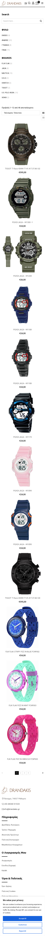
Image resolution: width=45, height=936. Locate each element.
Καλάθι (4, 871)
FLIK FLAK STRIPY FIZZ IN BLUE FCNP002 (22, 652)
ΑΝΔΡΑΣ (5, 40)
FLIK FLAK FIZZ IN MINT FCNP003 (22, 705)
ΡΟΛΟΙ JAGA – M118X (22, 330)
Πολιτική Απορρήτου (10, 896)
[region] (22, 916)
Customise (22, 925)
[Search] (29, 3)
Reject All (22, 931)
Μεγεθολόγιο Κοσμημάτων (12, 845)
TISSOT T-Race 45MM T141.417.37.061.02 (22, 169)
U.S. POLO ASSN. (8, 93)
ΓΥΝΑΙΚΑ (5, 45)
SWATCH (5, 83)
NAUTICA (5, 73)
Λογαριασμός (7, 861)
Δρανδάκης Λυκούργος (11, 825)
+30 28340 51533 (12, 804)
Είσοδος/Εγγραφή (9, 866)
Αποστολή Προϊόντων (10, 835)
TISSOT (5, 88)
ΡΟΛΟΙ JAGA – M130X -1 (22, 222)
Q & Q (4, 78)
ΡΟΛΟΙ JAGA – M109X (22, 491)
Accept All (22, 918)
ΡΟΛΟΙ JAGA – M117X (22, 437)
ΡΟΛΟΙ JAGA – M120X (22, 276)
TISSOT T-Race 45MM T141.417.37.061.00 (22, 598)
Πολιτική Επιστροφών (10, 840)
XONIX (4, 97)
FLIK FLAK (6, 63)
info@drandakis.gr (12, 809)
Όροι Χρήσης (7, 886)
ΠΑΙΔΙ (4, 50)
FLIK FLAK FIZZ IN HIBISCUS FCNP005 (22, 759)
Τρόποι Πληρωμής (9, 830)
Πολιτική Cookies (8, 891)
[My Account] (33, 3)
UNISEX (4, 35)
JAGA (4, 68)
